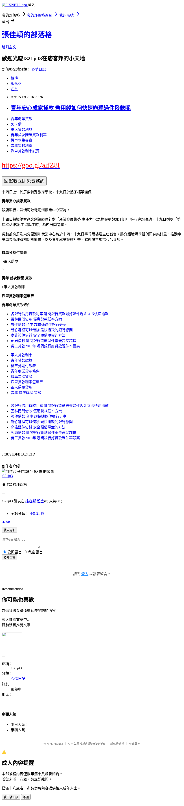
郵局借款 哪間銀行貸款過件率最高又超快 (43, 341)
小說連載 (37, 514)
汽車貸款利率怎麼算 (27, 382)
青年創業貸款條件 (25, 371)
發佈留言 (9, 557)
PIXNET (58, 744)
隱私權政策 (117, 744)
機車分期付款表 (23, 366)
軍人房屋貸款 (21, 387)
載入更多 (9, 530)
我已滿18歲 (11, 797)
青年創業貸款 (21, 119)
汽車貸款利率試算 (25, 151)
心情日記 (38, 69)
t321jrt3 (7, 476)
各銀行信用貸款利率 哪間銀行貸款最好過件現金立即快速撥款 (60, 314)
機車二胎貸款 (21, 376)
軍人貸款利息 (21, 129)
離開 (26, 797)
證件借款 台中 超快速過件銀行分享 (38, 325)
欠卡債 (16, 124)
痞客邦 (30, 501)
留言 (40, 501)
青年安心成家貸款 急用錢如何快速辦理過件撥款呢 (71, 108)
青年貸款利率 (21, 146)
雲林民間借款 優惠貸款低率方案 (36, 319)
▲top (6, 521)
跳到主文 (9, 47)
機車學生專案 (21, 140)
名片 (14, 89)
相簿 (14, 78)
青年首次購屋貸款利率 (29, 135)
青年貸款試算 (21, 360)
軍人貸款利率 (21, 355)
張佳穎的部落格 (27, 35)
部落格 (16, 84)
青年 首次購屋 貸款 (26, 393)
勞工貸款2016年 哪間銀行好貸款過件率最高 (45, 346)
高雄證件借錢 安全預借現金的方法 (38, 335)
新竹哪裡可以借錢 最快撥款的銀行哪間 (42, 330)
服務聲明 (134, 744)
